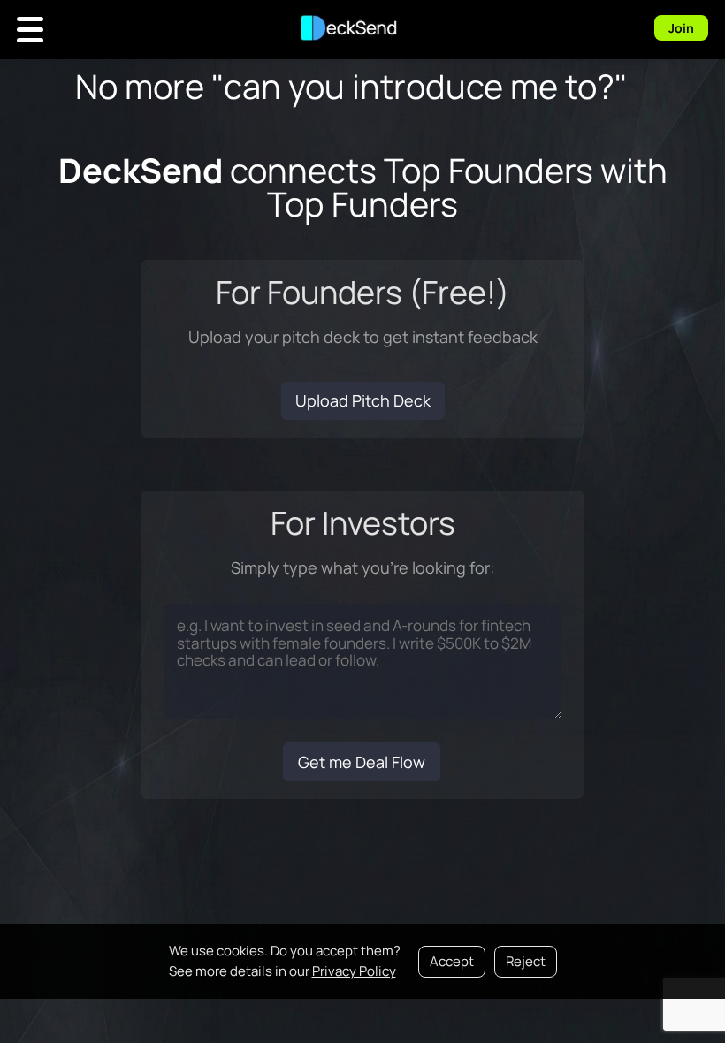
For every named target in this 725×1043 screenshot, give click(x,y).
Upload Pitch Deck (363, 400)
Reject (526, 961)
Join (681, 27)
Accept (452, 961)
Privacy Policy (354, 971)
